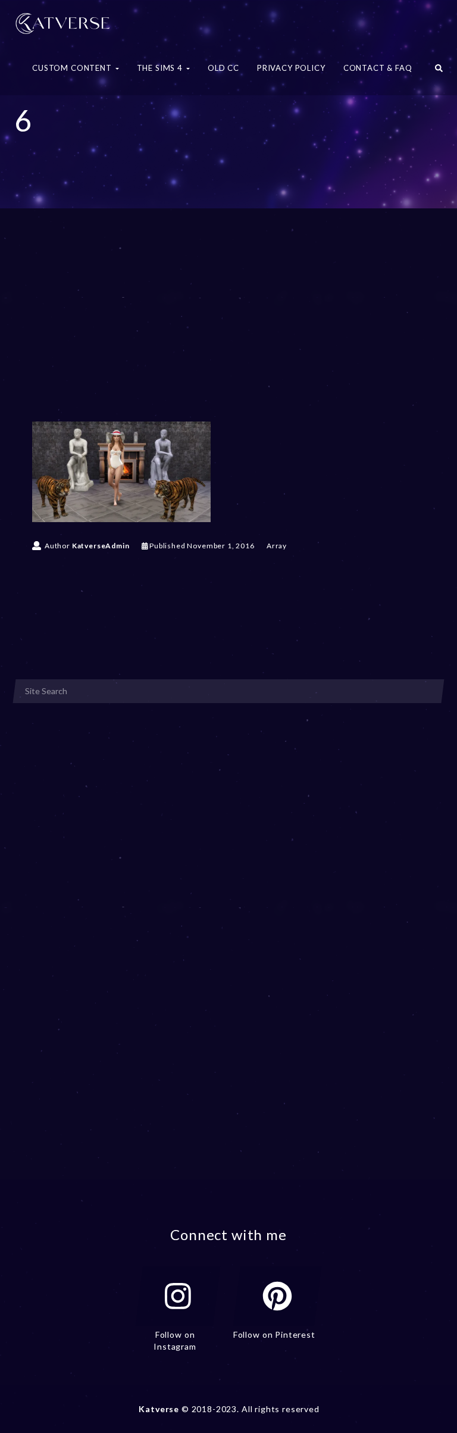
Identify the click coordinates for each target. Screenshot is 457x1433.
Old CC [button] (223, 68)
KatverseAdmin (101, 545)
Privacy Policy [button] (291, 68)
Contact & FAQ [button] (377, 68)
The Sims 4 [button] (161, 68)
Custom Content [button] (73, 68)
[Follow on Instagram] (178, 1296)
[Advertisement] (228, 332)
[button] (439, 71)
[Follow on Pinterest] (277, 1296)
